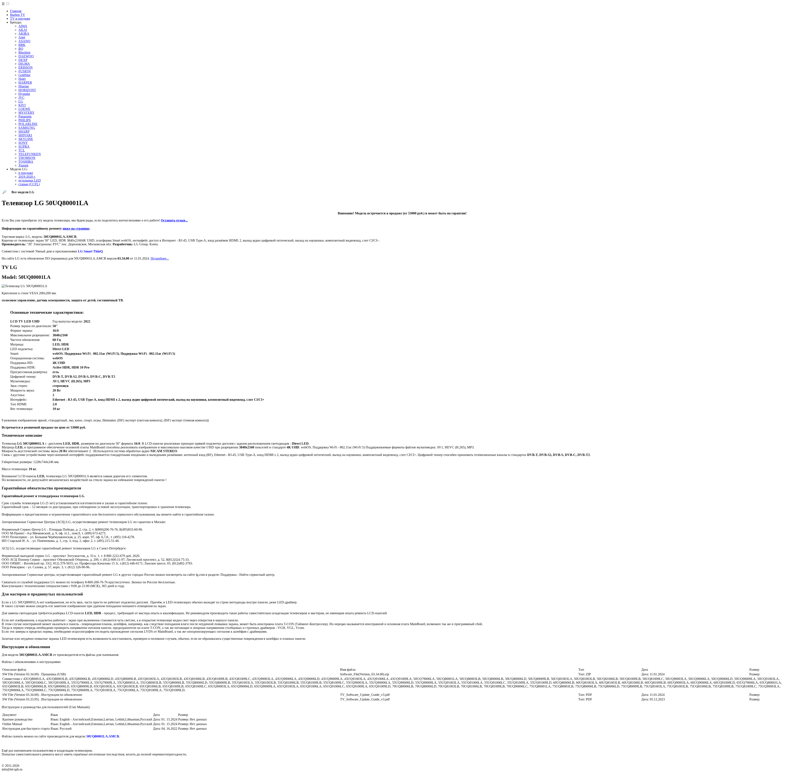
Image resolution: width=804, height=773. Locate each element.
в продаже (25, 173)
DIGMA (24, 63)
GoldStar (24, 75)
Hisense (23, 86)
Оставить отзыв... (174, 220)
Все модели (23, 192)
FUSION (24, 71)
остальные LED (29, 180)
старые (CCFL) (29, 184)
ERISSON (25, 67)
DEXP (22, 60)
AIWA (22, 26)
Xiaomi (23, 165)
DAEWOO (26, 56)
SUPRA (24, 146)
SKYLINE (25, 139)
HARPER (25, 82)
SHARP (24, 131)
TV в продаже (20, 18)
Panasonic (25, 116)
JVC (21, 97)
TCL (21, 150)
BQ (20, 48)
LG (20, 101)
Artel (21, 37)
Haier (22, 79)
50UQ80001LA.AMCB (102, 736)
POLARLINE (27, 124)
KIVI (22, 105)
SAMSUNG (26, 127)
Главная (15, 11)
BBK (22, 45)
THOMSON (26, 158)
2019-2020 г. (27, 176)
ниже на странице (76, 228)
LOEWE (24, 109)
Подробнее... (160, 258)
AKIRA (23, 33)
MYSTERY (26, 112)
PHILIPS (24, 120)
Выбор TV (17, 15)
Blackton (24, 52)
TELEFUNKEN (29, 154)
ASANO (24, 41)
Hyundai (24, 94)
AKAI (22, 30)
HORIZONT (27, 90)
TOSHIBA (25, 161)
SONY (23, 143)
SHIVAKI (25, 135)
